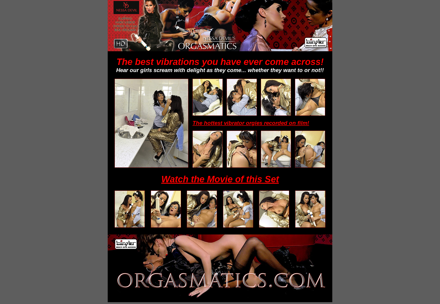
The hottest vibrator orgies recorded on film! (250, 123)
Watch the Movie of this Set (220, 179)
